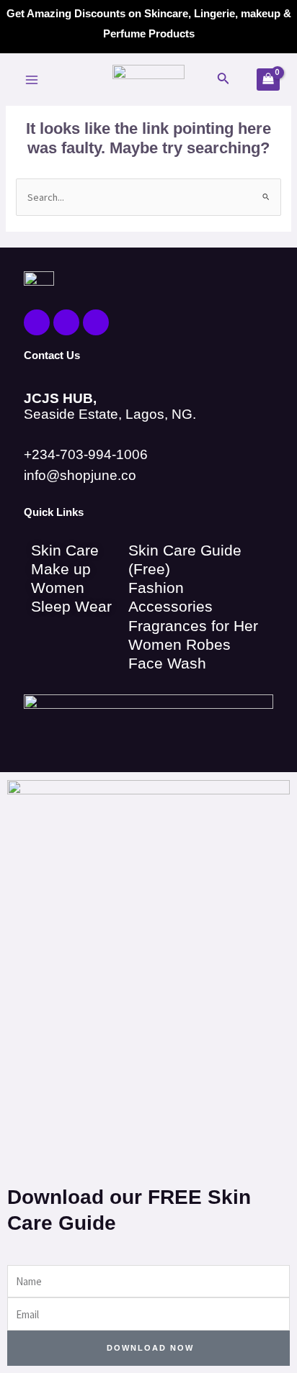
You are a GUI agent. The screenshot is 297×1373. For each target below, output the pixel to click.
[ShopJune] (148, 80)
